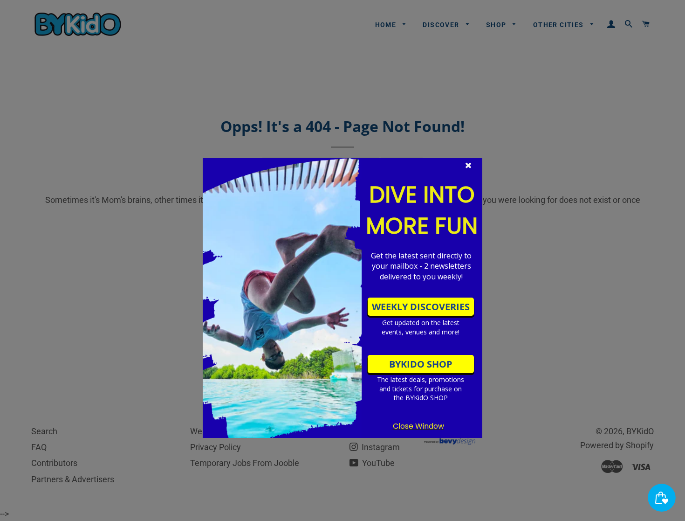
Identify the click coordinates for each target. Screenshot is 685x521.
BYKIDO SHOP (420, 364)
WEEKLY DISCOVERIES (421, 306)
